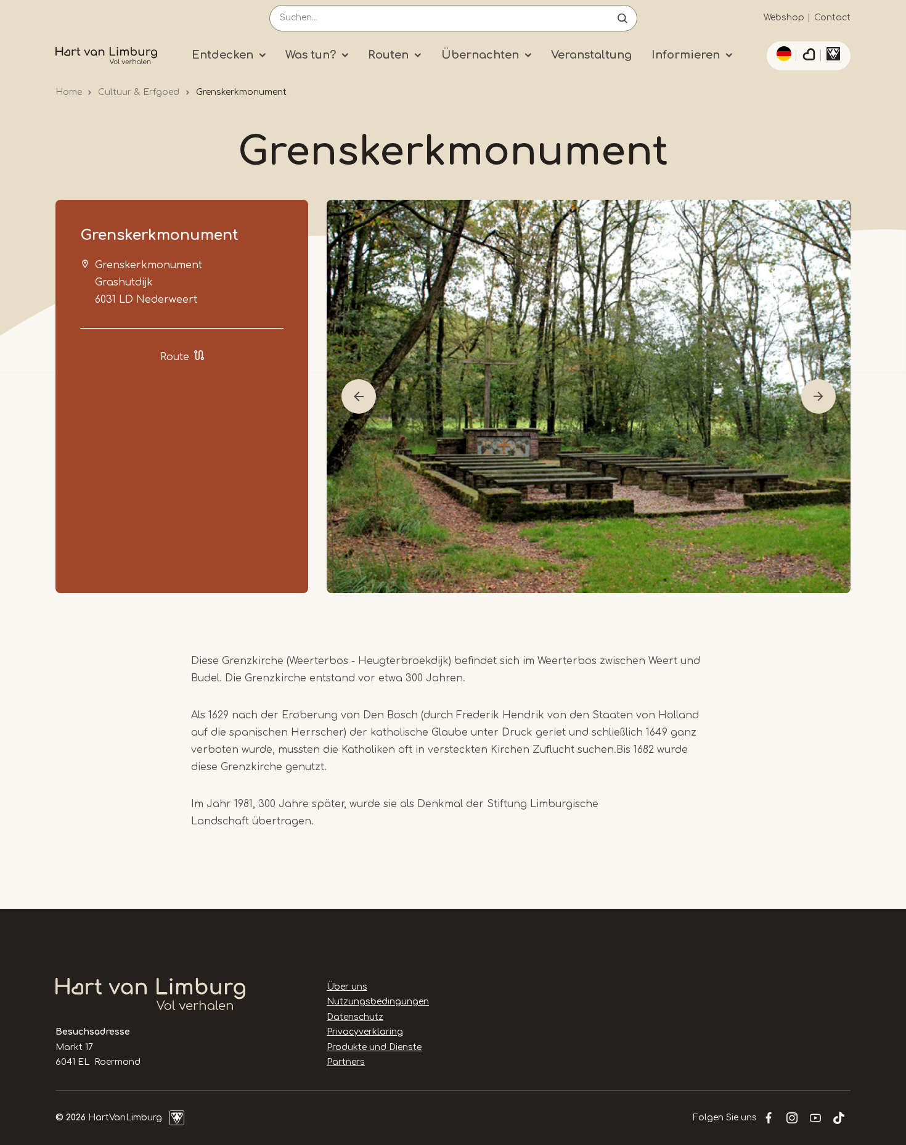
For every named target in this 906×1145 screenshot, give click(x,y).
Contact (832, 17)
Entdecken (222, 55)
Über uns (347, 986)
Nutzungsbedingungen (378, 1001)
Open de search (622, 18)
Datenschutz (355, 1017)
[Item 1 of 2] (589, 396)
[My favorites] (808, 56)
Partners (346, 1062)
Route (174, 357)
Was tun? (310, 55)
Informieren (685, 55)
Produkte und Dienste (374, 1047)
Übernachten (480, 55)
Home (68, 92)
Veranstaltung (591, 55)
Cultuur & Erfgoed (138, 92)
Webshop (784, 17)
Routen (388, 55)
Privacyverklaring (365, 1031)
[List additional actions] (782, 53)
